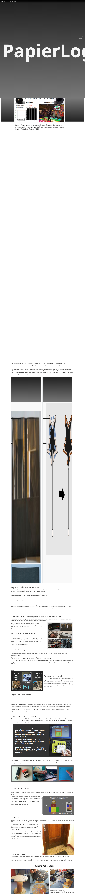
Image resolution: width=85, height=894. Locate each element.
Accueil (2, 99)
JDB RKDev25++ (4, 1)
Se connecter (13, 1)
